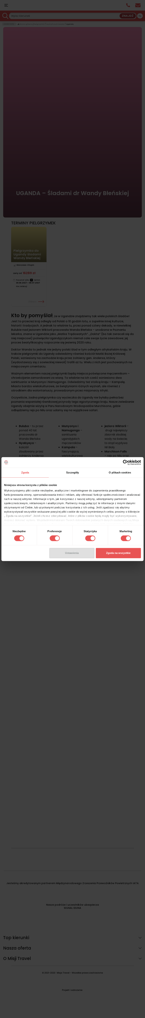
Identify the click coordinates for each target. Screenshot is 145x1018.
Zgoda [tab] (25, 472)
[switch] (55, 538)
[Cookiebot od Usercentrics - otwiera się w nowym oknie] (125, 462)
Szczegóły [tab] (72, 472)
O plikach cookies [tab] (120, 472)
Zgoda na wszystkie (118, 552)
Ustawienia (72, 552)
